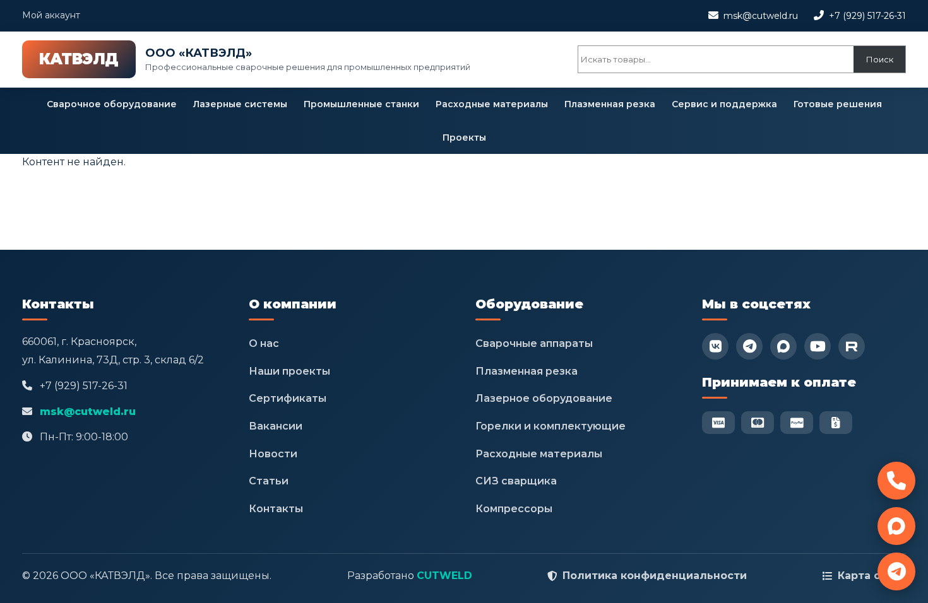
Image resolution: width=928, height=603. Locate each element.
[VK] (715, 346)
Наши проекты (289, 371)
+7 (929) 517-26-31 (867, 15)
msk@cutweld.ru (760, 15)
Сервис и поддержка (724, 104)
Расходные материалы (492, 104)
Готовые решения (838, 104)
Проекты (464, 137)
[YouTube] (817, 346)
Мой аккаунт (51, 15)
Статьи (269, 481)
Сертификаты (287, 398)
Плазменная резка (609, 104)
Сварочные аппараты (534, 343)
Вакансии (275, 426)
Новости (273, 454)
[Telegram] (749, 346)
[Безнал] (835, 422)
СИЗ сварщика (516, 481)
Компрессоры (513, 509)
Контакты (276, 509)
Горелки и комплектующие (550, 426)
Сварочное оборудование (112, 104)
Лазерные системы (240, 104)
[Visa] (718, 422)
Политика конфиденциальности (654, 576)
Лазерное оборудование (543, 398)
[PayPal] (796, 422)
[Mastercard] (757, 422)
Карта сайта (872, 576)
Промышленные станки (361, 104)
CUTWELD (444, 576)
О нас (264, 343)
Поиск (879, 59)
